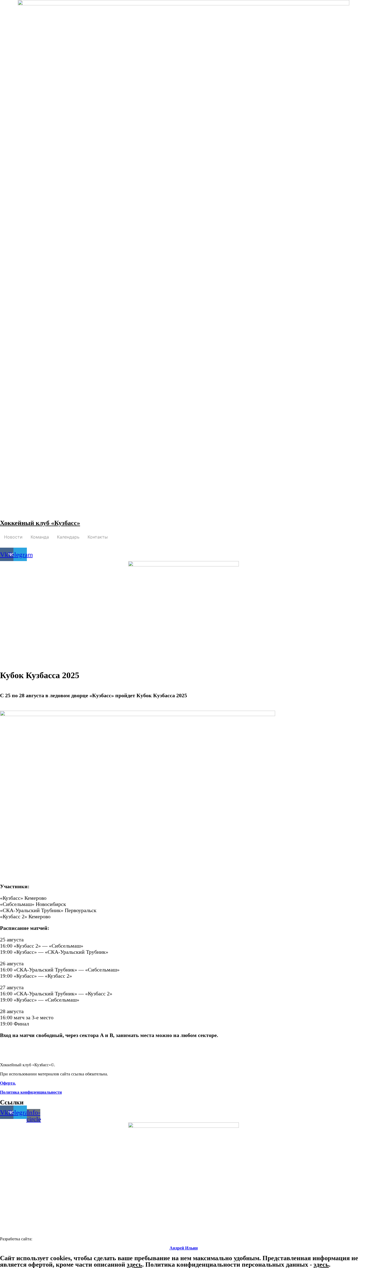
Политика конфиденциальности (31, 1092)
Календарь (68, 537)
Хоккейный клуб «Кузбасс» (40, 522)
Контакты (98, 537)
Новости (13, 537)
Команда (40, 537)
